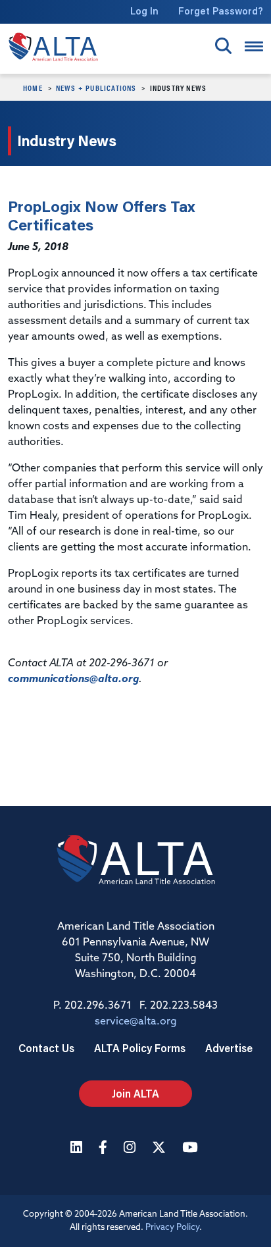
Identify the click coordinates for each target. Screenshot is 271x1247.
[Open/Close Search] (223, 46)
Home (33, 87)
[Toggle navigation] (254, 46)
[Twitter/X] (160, 1148)
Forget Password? (220, 11)
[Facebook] (105, 1148)
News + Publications (96, 87)
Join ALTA (135, 1093)
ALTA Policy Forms (139, 1048)
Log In (144, 11)
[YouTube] (191, 1148)
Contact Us (46, 1048)
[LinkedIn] (78, 1148)
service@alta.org (136, 1022)
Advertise (229, 1048)
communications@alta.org (73, 679)
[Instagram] (131, 1148)
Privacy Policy (172, 1227)
